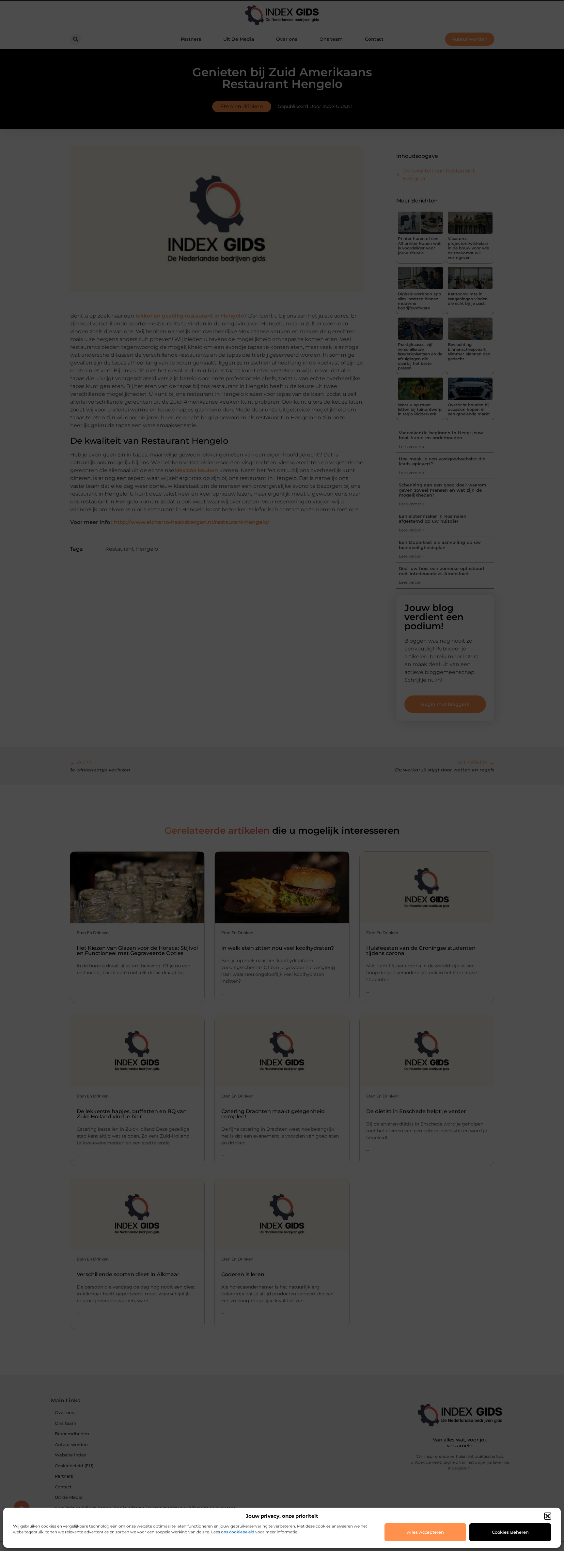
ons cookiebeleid (237, 1531)
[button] (547, 1516)
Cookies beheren (510, 1532)
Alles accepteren (425, 1532)
